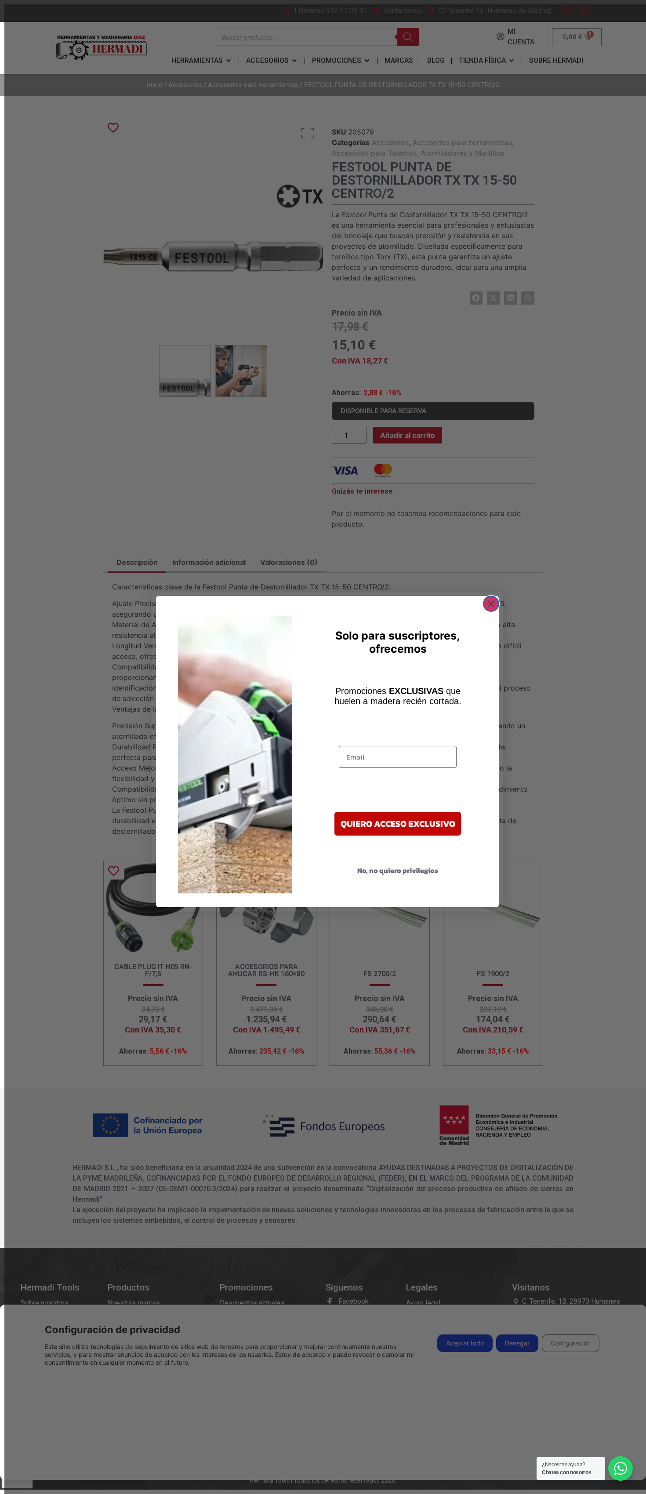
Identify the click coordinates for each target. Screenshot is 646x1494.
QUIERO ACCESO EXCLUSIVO (398, 823)
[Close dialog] (491, 603)
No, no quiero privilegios (397, 870)
